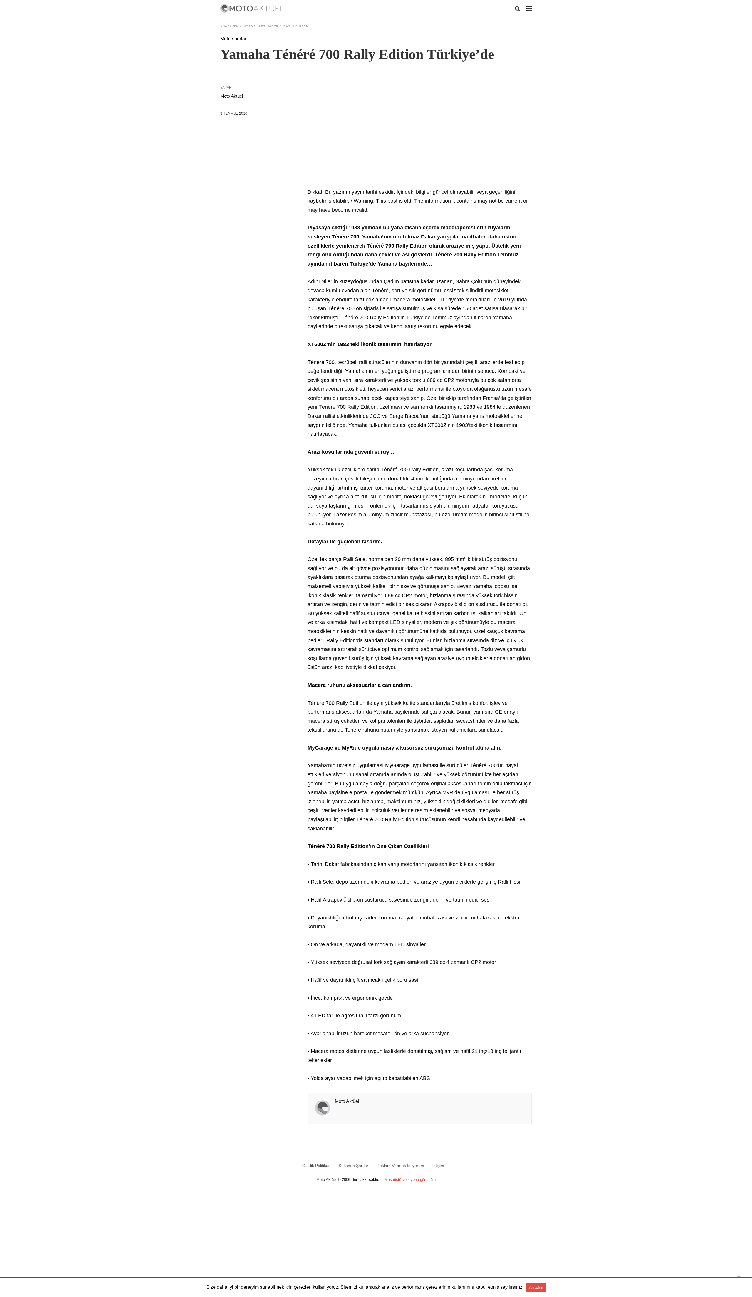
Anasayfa (229, 26)
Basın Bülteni (296, 26)
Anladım (536, 1287)
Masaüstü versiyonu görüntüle (410, 1179)
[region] (420, 136)
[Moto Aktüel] (252, 8)
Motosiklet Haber (260, 26)
